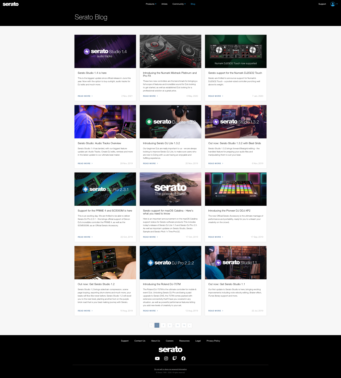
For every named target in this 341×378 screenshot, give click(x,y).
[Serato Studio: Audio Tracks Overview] (105, 121)
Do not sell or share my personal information (170, 369)
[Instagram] (166, 359)
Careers (169, 340)
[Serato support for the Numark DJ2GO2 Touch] (236, 51)
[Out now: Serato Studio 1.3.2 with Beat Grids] (236, 121)
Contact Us (139, 340)
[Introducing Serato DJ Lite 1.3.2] (170, 121)
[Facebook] (183, 359)
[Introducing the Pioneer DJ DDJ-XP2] (236, 189)
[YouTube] (157, 359)
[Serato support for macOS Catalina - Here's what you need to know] (170, 189)
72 (178, 325)
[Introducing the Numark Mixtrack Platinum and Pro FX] (170, 51)
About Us (155, 340)
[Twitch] (174, 359)
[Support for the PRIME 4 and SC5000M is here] (105, 189)
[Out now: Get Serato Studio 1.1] (236, 262)
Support (322, 4)
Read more (84, 96)
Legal (198, 340)
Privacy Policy (213, 340)
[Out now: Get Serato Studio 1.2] (105, 262)
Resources (184, 340)
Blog (193, 4)
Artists (164, 4)
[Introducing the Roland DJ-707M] (170, 262)
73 (184, 325)
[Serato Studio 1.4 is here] (105, 51)
